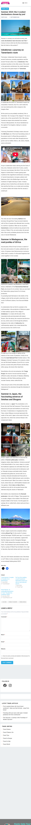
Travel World (23, 602)
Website (3, 648)
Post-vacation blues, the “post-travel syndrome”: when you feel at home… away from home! (16, 708)
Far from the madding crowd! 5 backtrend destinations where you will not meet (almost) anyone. (21, 580)
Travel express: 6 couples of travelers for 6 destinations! (7, 579)
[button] (25, 3)
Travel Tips (5, 8)
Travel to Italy (6, 741)
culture (4, 602)
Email (3, 641)
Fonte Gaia (4, 17)
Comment (4, 616)
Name (3, 634)
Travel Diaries (7, 729)
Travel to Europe (13, 602)
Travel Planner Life (8, 732)
